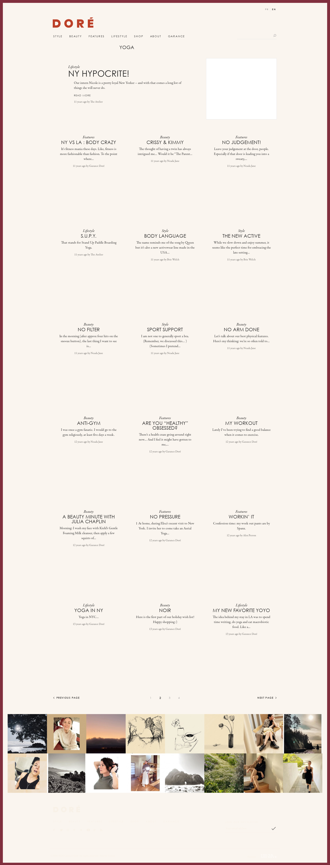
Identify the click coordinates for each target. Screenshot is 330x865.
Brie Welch (173, 259)
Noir (165, 610)
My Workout (241, 423)
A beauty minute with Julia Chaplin (88, 519)
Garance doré (66, 809)
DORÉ (73, 23)
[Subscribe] (274, 828)
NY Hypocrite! (98, 73)
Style (58, 36)
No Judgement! (241, 142)
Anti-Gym (88, 423)
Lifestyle (119, 36)
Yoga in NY (88, 610)
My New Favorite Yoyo (241, 610)
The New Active (241, 236)
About (155, 36)
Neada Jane (173, 161)
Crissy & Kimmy (165, 142)
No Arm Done (241, 329)
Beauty (75, 36)
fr (267, 9)
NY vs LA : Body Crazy (88, 142)
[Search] (275, 35)
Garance (176, 36)
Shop (138, 36)
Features (97, 36)
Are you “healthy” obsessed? (165, 425)
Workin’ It (241, 517)
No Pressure (165, 517)
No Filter (89, 329)
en (274, 9)
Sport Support (165, 329)
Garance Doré (96, 166)
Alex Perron (249, 535)
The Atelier (96, 101)
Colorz (111, 855)
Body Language (165, 236)
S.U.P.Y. (88, 236)
